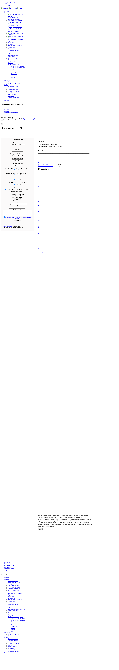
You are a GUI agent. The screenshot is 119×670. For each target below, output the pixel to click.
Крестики (14, 69)
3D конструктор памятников (16, 83)
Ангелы (13, 72)
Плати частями (12, 94)
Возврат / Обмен (9, 568)
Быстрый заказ (17, 201)
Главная (6, 11)
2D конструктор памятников (16, 81)
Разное (13, 78)
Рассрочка (11, 96)
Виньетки (14, 74)
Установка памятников (14, 91)
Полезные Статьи (13, 86)
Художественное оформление (13, 55)
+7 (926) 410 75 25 (9, 3)
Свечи (13, 75)
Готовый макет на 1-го (18, 66)
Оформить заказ (39, 119)
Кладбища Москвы (13, 97)
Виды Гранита (12, 92)
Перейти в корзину (28, 119)
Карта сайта (7, 567)
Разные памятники (13, 50)
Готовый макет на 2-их (18, 67)
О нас (6, 570)
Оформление (8, 53)
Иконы (13, 77)
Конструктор (8, 80)
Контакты (7, 100)
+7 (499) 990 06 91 (9, 2)
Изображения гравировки (15, 64)
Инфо (6, 85)
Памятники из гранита (11, 112)
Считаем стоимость (13, 88)
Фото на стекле (12, 60)
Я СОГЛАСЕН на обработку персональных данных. (18, 217)
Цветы (13, 71)
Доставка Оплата (9, 565)
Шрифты (10, 63)
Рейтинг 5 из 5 (48, 166)
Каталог (6, 13)
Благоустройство (13, 89)
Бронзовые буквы (13, 61)
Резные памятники (13, 99)
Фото (5, 52)
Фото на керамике (13, 58)
